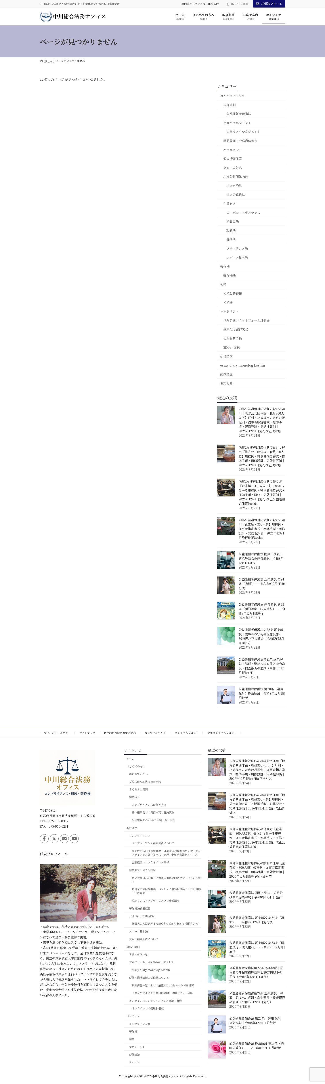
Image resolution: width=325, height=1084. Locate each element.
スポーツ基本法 (237, 257)
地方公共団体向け (235, 177)
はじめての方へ (135, 766)
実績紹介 (134, 797)
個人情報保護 (232, 159)
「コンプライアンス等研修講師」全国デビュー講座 (162, 993)
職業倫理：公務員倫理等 (240, 140)
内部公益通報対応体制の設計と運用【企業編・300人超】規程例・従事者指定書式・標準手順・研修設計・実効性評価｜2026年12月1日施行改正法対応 (262, 529)
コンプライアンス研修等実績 (149, 805)
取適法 (231, 230)
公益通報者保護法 (238, 114)
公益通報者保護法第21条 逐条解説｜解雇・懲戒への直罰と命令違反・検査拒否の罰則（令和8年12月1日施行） (262, 666)
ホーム (130, 758)
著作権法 (229, 275)
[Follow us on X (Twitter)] (54, 838)
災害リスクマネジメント (243, 132)
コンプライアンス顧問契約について (153, 843)
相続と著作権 (232, 293)
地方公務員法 (235, 194)
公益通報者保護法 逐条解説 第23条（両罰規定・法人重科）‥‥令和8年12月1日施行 (262, 608)
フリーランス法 (237, 248)
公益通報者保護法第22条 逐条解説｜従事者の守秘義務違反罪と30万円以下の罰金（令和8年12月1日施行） (261, 636)
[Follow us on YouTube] (74, 838)
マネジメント (229, 311)
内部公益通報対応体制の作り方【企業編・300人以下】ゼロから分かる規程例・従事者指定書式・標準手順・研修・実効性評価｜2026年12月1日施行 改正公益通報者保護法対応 (262, 492)
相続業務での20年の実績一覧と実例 (153, 820)
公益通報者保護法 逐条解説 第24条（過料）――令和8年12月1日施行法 (262, 583)
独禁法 (231, 239)
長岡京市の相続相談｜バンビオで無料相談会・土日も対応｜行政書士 (166, 891)
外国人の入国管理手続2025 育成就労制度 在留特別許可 (165, 924)
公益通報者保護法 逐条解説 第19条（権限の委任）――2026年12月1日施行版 (256, 1045)
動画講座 (226, 374)
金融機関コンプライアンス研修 (150, 862)
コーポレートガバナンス (243, 212)
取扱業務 (131, 828)
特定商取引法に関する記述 (120, 733)
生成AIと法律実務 (235, 329)
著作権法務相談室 (139, 908)
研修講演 (226, 356)
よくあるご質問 (138, 789)
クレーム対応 (232, 167)
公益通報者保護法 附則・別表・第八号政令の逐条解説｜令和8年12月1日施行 (261, 558)
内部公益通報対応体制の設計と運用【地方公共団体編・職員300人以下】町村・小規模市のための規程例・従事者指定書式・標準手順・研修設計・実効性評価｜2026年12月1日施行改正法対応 (262, 420)
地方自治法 (234, 185)
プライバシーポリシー (57, 733)
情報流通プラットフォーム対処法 (246, 320)
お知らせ (226, 383)
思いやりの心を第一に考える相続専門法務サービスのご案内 (166, 879)
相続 (223, 284)
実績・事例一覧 (138, 954)
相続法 (228, 302)
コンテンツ (133, 1016)
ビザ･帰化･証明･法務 (141, 916)
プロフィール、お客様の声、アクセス (151, 962)
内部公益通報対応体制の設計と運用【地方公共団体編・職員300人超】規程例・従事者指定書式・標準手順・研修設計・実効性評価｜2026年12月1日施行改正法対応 (262, 456)
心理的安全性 (232, 338)
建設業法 (232, 221)
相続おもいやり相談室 (142, 870)
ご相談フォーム (271, 3)
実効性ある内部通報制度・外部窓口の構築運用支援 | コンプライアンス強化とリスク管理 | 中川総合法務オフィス (166, 853)
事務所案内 (133, 947)
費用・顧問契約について (143, 939)
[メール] (64, 838)
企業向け (229, 204)
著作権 (224, 266)
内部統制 (229, 105)
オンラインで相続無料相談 (148, 1008)
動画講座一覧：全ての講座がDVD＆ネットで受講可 (163, 985)
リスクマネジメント (237, 123)
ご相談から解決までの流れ (145, 782)
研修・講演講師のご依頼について (149, 977)
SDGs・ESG (232, 347)
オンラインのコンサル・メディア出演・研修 (155, 1001)
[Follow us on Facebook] (44, 838)
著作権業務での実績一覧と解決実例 (153, 812)
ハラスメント (232, 150)
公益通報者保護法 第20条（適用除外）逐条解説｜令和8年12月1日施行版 (262, 693)
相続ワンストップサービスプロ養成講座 (156, 900)
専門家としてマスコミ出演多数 (200, 4)
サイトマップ (87, 733)
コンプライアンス (232, 96)
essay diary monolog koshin (242, 365)
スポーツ (134, 1062)
